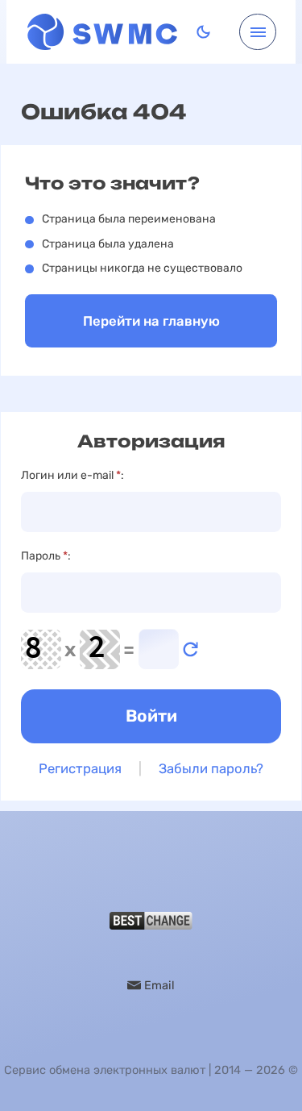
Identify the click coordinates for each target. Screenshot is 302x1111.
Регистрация (80, 768)
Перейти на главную (151, 321)
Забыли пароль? (211, 768)
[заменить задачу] (190, 649)
